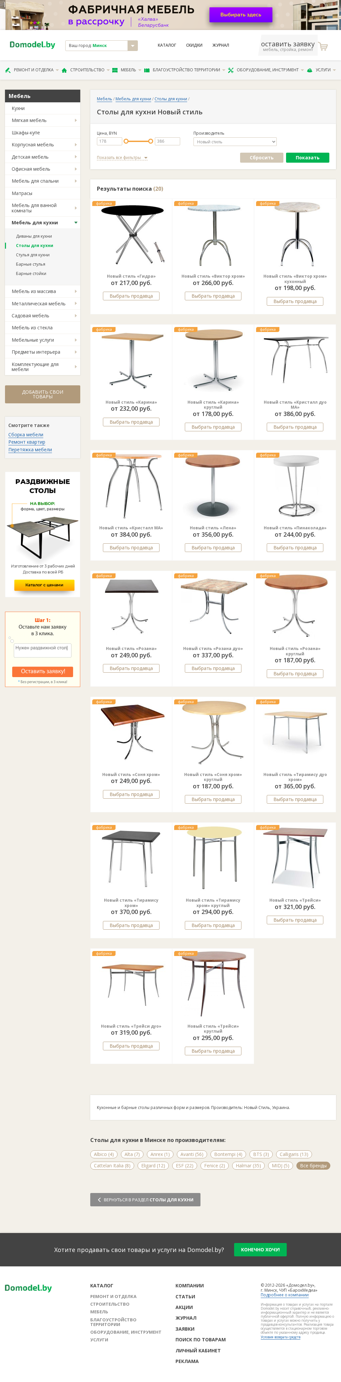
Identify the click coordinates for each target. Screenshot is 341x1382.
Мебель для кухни (35, 222)
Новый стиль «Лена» (213, 528)
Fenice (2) (214, 1165)
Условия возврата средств (280, 1337)
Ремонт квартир (26, 442)
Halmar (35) (248, 1165)
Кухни (18, 108)
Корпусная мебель (33, 144)
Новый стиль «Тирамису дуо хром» (295, 777)
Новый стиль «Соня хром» (131, 774)
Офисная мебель (31, 169)
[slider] (126, 141)
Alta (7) (132, 1154)
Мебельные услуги (33, 340)
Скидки (194, 45)
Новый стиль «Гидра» (131, 276)
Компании (189, 1285)
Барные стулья (30, 264)
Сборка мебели (25, 434)
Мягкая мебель (29, 120)
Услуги (323, 70)
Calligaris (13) (294, 1154)
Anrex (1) (160, 1154)
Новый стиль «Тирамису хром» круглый (213, 902)
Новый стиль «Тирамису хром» (131, 902)
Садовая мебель (30, 315)
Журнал (220, 45)
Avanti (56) (191, 1154)
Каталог (167, 45)
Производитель (208, 133)
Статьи (185, 1296)
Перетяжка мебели (30, 449)
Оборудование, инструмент (268, 70)
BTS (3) (261, 1154)
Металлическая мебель (39, 303)
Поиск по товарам (200, 1339)
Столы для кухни (34, 245)
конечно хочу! (260, 1249)
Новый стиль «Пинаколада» (295, 528)
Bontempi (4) (228, 1154)
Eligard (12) (153, 1165)
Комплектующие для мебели (35, 366)
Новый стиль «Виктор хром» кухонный (295, 278)
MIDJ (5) (280, 1165)
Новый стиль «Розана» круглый (295, 651)
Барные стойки (31, 273)
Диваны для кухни (34, 236)
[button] (185, 233)
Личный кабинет (198, 1350)
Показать (308, 157)
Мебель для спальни (35, 181)
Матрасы (22, 193)
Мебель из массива (34, 291)
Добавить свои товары (42, 394)
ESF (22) (184, 1165)
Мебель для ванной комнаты (34, 207)
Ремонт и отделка (34, 70)
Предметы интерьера (36, 352)
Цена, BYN (107, 133)
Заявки (184, 1328)
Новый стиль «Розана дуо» (213, 648)
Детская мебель (30, 157)
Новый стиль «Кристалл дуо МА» (295, 404)
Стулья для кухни (33, 255)
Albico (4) (104, 1154)
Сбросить (262, 157)
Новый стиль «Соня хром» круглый (213, 777)
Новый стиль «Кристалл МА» (131, 528)
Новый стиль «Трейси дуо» (131, 1026)
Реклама (187, 1361)
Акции (184, 1307)
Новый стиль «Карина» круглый (213, 404)
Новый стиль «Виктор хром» (213, 276)
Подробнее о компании (285, 1295)
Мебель (128, 70)
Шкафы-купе (26, 132)
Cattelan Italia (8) (112, 1165)
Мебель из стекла (32, 327)
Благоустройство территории (186, 70)
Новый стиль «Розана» (131, 648)
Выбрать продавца (131, 296)
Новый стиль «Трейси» (295, 900)
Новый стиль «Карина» (131, 402)
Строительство (87, 70)
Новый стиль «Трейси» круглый (213, 1028)
